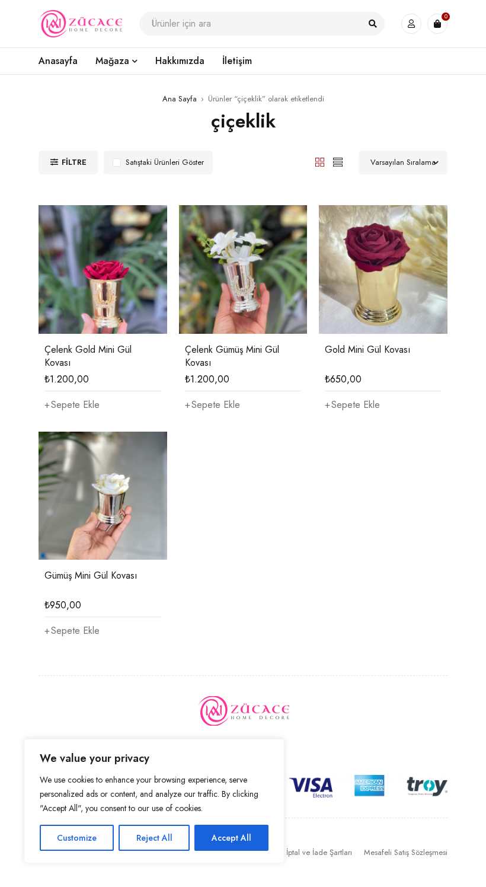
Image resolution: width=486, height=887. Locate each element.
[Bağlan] (411, 24)
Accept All (231, 838)
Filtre (74, 162)
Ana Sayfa (179, 98)
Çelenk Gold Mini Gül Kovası (88, 356)
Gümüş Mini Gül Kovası (91, 575)
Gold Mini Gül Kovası (368, 349)
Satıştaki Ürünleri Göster (165, 162)
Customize (77, 838)
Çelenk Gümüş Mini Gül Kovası (232, 356)
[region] (154, 801)
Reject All (154, 838)
